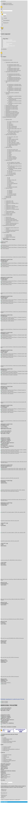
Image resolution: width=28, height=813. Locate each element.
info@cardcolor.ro (9, 4)
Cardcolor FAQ (6, 744)
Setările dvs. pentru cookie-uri (9, 757)
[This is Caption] (4, 241)
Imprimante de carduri (7, 735)
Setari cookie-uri (4, 798)
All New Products (5, 427)
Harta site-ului (6, 746)
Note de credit (6, 753)
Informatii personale (7, 751)
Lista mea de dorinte (7, 755)
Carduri (4, 734)
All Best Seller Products (6, 679)
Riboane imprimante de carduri (9, 737)
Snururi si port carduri (7, 738)
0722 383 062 (9, 3)
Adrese (4, 754)
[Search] (2, 12)
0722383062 (4, 772)
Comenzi (5, 752)
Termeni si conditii (7, 743)
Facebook (5, 774)
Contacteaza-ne (7, 773)
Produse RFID (6, 736)
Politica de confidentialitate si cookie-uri (11, 745)
